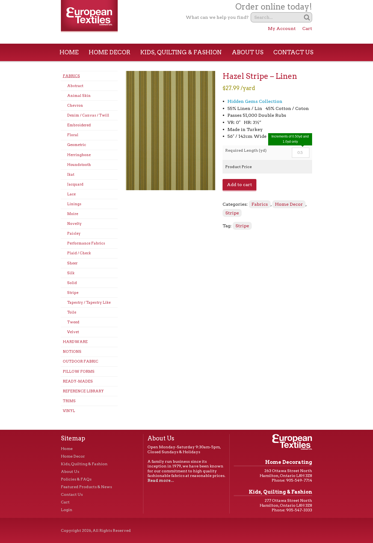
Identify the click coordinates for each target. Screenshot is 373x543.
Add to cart (239, 184)
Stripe (72, 293)
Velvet (73, 332)
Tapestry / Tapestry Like (89, 302)
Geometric (76, 145)
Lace (71, 194)
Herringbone (79, 155)
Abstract (75, 86)
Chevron (75, 105)
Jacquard (75, 184)
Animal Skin (79, 96)
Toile (71, 312)
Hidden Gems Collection (254, 101)
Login (66, 510)
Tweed (73, 322)
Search (307, 17)
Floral (72, 135)
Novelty (74, 224)
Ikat (70, 174)
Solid (72, 283)
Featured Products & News (86, 487)
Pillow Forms (78, 371)
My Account (282, 28)
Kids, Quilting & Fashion (181, 52)
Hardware (75, 342)
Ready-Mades (78, 381)
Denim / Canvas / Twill (88, 115)
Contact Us (293, 52)
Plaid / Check (79, 253)
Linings (74, 204)
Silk (71, 273)
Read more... (160, 480)
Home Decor (110, 52)
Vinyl (69, 411)
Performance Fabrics (86, 243)
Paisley (74, 233)
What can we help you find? (217, 17)
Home (69, 52)
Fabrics (71, 76)
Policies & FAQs (76, 479)
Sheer (72, 263)
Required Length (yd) (246, 150)
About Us (248, 52)
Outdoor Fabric (80, 361)
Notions (72, 352)
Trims (69, 401)
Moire (72, 214)
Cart (307, 28)
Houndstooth (79, 165)
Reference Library (83, 391)
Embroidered (79, 125)
